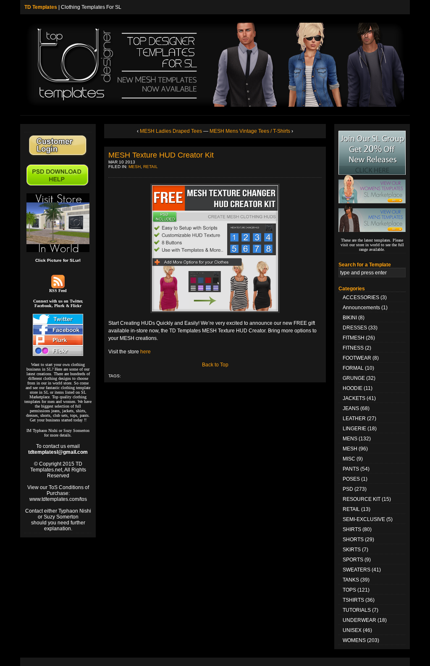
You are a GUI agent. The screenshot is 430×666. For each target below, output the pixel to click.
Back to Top (215, 365)
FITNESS (353, 348)
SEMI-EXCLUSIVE (364, 519)
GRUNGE (354, 378)
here (145, 352)
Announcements (361, 308)
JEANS (351, 408)
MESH (134, 166)
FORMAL (353, 368)
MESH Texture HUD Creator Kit (161, 155)
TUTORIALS (357, 610)
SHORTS (353, 539)
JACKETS (354, 398)
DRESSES (355, 328)
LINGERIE (354, 429)
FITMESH (353, 338)
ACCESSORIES (361, 297)
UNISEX (352, 630)
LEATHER (354, 418)
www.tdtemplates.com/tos (58, 499)
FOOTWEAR (357, 358)
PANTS (351, 469)
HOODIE (352, 388)
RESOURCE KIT (361, 499)
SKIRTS (352, 550)
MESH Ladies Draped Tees (171, 131)
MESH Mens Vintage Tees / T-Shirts (250, 131)
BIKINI (350, 318)
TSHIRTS (353, 600)
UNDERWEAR (359, 620)
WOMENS (354, 640)
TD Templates (40, 7)
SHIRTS (352, 529)
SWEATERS (356, 570)
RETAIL (150, 166)
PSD (348, 489)
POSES (351, 479)
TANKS (351, 580)
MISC (349, 459)
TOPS (349, 590)
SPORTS (353, 560)
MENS (350, 439)
